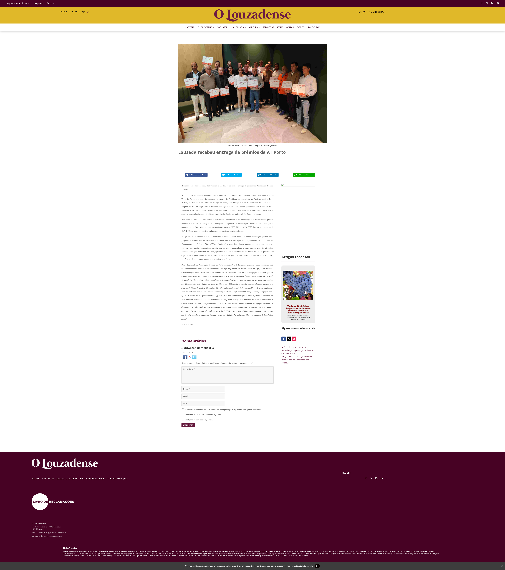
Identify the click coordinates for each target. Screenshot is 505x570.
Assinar (362, 12)
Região (280, 27)
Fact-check (314, 27)
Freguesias (268, 27)
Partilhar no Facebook (197, 175)
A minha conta (377, 12)
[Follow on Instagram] (492, 3)
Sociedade (222, 27)
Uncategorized (270, 145)
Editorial (190, 27)
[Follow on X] (487, 3)
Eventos (301, 27)
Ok (317, 566)
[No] (501, 566)
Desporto (258, 145)
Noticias (235, 145)
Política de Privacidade (92, 479)
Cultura (253, 27)
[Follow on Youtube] (498, 3)
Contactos (48, 479)
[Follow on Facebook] (482, 3)
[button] (185, 358)
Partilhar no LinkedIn (268, 175)
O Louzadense (205, 27)
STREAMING (74, 12)
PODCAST (63, 12)
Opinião (290, 27)
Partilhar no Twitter (232, 175)
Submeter (188, 425)
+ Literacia (238, 27)
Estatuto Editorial (67, 479)
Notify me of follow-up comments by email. (203, 415)
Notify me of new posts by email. (199, 420)
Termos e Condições (117, 479)
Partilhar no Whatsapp (305, 175)
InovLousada (57, 536)
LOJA (83, 12)
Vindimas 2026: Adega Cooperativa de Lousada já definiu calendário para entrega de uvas (298, 309)
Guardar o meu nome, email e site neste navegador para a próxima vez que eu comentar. (223, 410)
